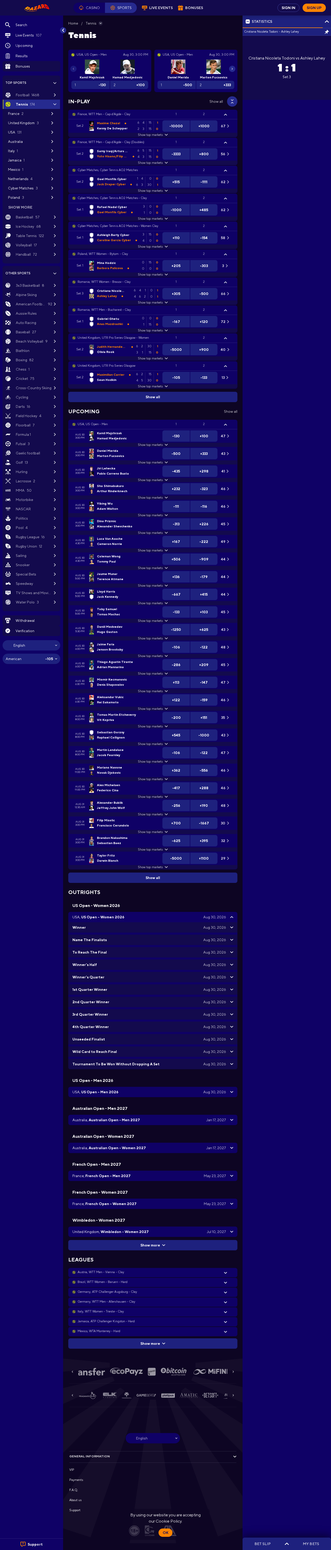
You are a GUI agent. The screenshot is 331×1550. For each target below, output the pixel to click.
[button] (89, 8)
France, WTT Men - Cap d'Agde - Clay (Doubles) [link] (111, 142)
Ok (165, 1533)
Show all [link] (216, 101)
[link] (36, 8)
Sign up (314, 8)
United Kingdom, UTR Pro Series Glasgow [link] (107, 365)
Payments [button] (76, 1480)
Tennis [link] (91, 23)
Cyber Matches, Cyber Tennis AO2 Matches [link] (108, 170)
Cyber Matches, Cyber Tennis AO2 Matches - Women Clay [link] (118, 226)
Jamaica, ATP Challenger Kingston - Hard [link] (106, 1321)
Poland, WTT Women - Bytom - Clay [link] (103, 254)
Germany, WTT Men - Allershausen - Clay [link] (106, 1301)
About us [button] (75, 1500)
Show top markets (150, 135)
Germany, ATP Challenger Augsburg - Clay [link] (107, 1292)
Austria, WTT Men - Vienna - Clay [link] (101, 1272)
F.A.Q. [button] (73, 1490)
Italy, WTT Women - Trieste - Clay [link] (101, 1311)
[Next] (232, 69)
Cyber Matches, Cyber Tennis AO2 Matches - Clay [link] (112, 198)
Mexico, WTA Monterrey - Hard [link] (99, 1331)
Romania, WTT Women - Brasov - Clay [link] (104, 282)
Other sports (18, 273)
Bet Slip (262, 1544)
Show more (150, 1245)
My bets (311, 1544)
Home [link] (73, 23)
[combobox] (31, 645)
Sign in (288, 8)
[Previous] (73, 69)
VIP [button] (71, 1470)
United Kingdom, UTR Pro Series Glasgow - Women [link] (113, 337)
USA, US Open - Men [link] (93, 424)
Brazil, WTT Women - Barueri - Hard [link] (102, 1282)
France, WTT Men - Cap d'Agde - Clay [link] (104, 114)
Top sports (15, 83)
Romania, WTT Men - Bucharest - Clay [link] (104, 310)
